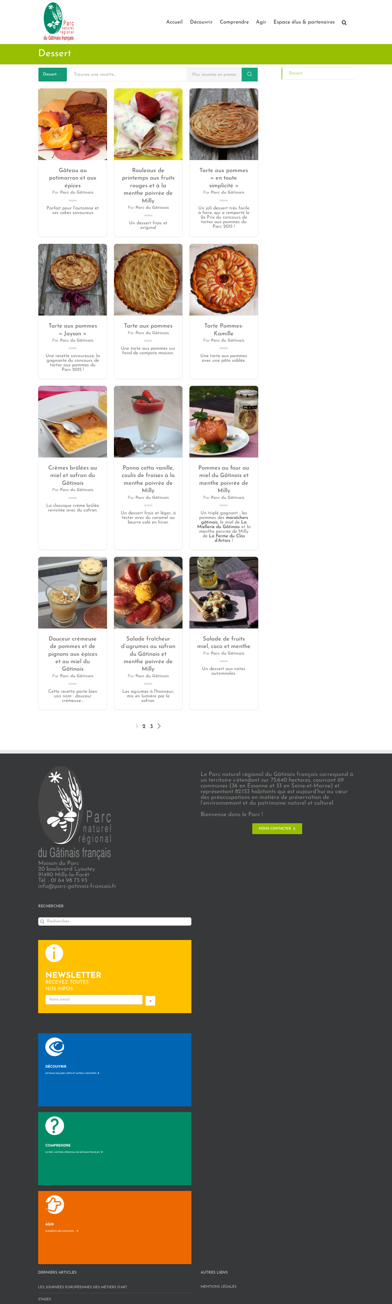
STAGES (44, 1299)
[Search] (250, 74)
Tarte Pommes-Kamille (223, 329)
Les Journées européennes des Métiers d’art (82, 1287)
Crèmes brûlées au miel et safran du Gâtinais (72, 475)
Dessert (295, 73)
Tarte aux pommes (148, 326)
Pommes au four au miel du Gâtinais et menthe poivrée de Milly (223, 479)
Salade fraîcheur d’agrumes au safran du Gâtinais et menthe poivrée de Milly (148, 654)
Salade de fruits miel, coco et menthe (224, 642)
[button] (344, 22)
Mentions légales (218, 1287)
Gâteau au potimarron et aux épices (72, 178)
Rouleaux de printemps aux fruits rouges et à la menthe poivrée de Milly (148, 186)
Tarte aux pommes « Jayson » (72, 329)
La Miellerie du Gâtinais (222, 524)
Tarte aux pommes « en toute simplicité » (223, 178)
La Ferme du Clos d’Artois (227, 538)
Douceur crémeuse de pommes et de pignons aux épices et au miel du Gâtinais (72, 654)
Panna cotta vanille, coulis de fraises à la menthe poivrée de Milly (148, 479)
